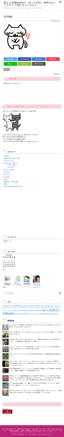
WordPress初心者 (25, 305)
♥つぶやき (7, 172)
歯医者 (32, 310)
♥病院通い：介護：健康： (11, 181)
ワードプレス (9, 310)
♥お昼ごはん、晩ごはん (11, 163)
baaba (57, 74)
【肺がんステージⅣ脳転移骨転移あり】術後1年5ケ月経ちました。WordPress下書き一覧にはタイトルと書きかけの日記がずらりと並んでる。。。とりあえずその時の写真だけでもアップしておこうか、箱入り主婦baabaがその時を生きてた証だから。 (35, 378)
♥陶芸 (5, 184)
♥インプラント (8, 174)
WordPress (16, 305)
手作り (19, 310)
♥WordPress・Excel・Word (32, 429)
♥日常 (5, 179)
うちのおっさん (39, 305)
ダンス (42, 307)
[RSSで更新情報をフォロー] (8, 69)
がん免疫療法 (48, 305)
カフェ (25, 307)
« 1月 (4, 270)
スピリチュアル (33, 307)
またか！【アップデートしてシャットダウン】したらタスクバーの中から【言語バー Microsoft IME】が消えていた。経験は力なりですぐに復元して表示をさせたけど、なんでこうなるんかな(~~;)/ (35, 363)
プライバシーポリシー (48, 431)
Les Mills (11, 305)
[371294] (39, 59)
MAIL (39, 431)
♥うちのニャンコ (9, 160)
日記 (22, 310)
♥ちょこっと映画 (9, 169)
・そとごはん (10, 167)
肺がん (26, 313)
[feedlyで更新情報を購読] (5, 69)
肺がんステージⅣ (32, 313)
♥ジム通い (7, 176)
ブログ (46, 307)
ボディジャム (51, 307)
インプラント (14, 307)
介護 (14, 310)
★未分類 (6, 156)
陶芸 (47, 313)
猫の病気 (40, 310)
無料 (35, 310)
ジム (28, 307)
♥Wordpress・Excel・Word (12, 158)
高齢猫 (53, 313)
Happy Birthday (5, 305)
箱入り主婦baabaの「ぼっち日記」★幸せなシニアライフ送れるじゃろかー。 (30, 3)
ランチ (56, 307)
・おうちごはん (11, 164)
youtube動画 (31, 305)
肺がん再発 (39, 313)
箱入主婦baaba (17, 313)
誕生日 (44, 313)
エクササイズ (20, 307)
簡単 (22, 313)
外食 (16, 310)
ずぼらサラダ (57, 305)
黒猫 (56, 313)
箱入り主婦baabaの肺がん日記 (13, 186)
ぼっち (9, 307)
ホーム (3, 429)
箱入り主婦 (47, 310)
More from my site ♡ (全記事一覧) (15, 429)
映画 (24, 310)
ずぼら (52, 305)
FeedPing (5, 408)
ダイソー (39, 307)
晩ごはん (28, 310)
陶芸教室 (50, 313)
